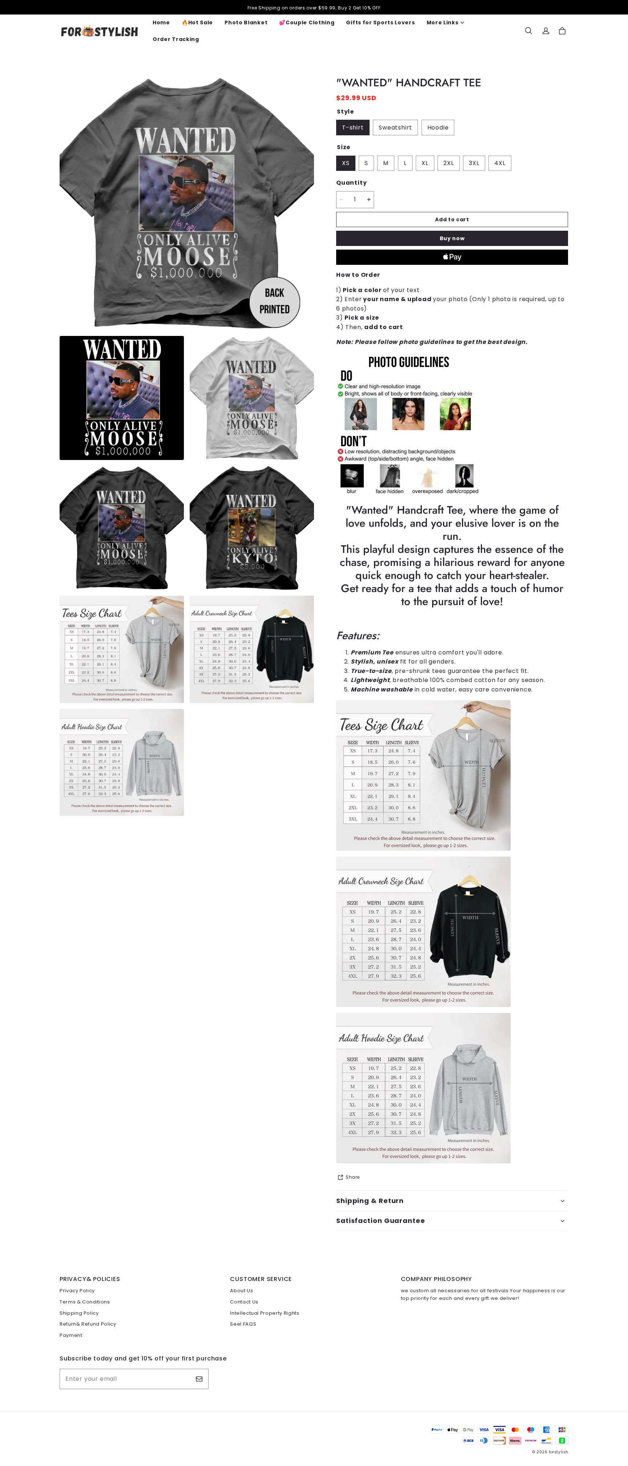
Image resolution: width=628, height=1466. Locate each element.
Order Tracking (176, 39)
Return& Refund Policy (88, 1324)
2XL (448, 163)
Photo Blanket (246, 22)
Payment (71, 1335)
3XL (474, 163)
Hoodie (438, 127)
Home (161, 22)
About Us (241, 1290)
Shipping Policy (79, 1313)
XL (425, 163)
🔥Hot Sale (197, 22)
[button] (528, 31)
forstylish (558, 1452)
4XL (499, 163)
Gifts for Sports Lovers (380, 22)
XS (346, 163)
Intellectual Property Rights (264, 1313)
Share (353, 1177)
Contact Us (244, 1301)
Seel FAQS (243, 1324)
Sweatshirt (395, 127)
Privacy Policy (77, 1290)
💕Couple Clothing (306, 22)
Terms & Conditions (85, 1301)
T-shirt (353, 127)
